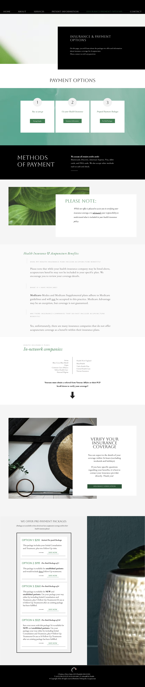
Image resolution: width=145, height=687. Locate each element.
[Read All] (41, 552)
